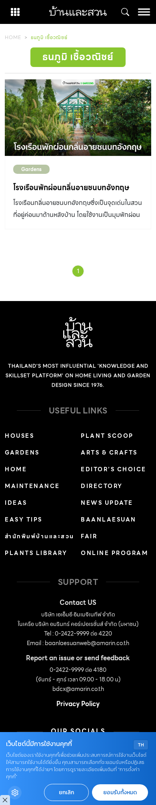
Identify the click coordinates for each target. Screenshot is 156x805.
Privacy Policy (78, 704)
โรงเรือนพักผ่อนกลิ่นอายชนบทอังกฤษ (71, 187)
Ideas (16, 502)
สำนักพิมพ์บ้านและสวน (39, 536)
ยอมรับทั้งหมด (120, 792)
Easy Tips (23, 519)
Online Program (114, 553)
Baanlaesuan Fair (108, 528)
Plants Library (36, 553)
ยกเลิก (66, 792)
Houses (19, 435)
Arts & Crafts (109, 452)
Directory (102, 486)
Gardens (31, 169)
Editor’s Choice (113, 469)
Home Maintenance (32, 477)
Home (13, 37)
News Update (107, 502)
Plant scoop (107, 435)
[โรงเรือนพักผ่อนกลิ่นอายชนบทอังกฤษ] (78, 117)
